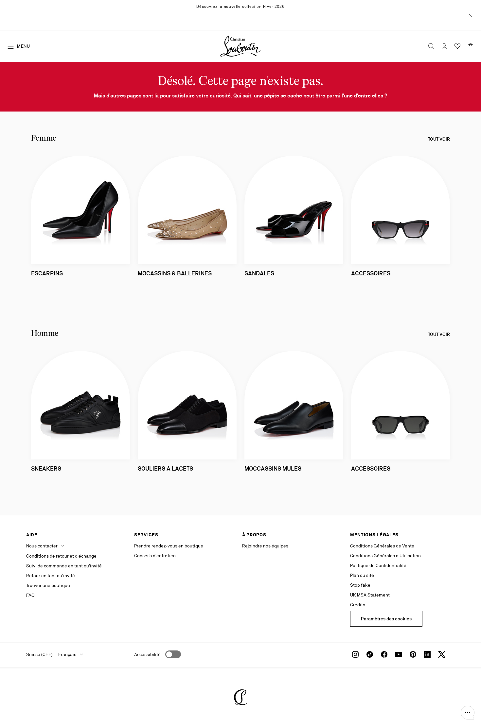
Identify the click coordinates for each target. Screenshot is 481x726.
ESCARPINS (47, 273)
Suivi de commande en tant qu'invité (64, 565)
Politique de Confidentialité (378, 565)
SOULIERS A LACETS (165, 468)
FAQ (30, 595)
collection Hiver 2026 (263, 6)
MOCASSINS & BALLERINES (175, 273)
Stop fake (360, 585)
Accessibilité (147, 654)
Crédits (357, 604)
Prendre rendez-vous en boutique (168, 545)
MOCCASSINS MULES (272, 468)
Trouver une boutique (48, 585)
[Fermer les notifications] (470, 15)
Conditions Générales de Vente (382, 545)
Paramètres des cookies (386, 618)
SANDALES (259, 273)
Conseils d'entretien (155, 555)
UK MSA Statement (370, 594)
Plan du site (362, 575)
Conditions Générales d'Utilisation (385, 555)
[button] (467, 712)
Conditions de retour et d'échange (61, 556)
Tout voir (439, 139)
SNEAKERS (46, 468)
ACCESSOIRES (370, 273)
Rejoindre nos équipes (265, 545)
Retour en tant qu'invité (50, 575)
